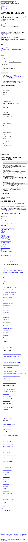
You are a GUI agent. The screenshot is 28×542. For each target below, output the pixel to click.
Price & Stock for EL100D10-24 (17, 76)
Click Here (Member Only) (15, 82)
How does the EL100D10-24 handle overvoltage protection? (15, 166)
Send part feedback (4, 34)
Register (5, 8)
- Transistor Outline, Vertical (6, 251)
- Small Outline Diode (5, 248)
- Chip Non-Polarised (5, 232)
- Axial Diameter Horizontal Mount (8, 229)
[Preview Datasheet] (14, 68)
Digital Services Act (19, 535)
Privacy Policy (12, 535)
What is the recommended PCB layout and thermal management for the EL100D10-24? (15, 184)
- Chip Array (3, 231)
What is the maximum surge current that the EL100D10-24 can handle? (15, 162)
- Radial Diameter (4, 245)
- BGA (2, 230)
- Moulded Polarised (5, 242)
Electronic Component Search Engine (8, 1)
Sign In (2, 8)
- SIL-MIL (3, 246)
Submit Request (4, 73)
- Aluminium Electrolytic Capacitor (8, 228)
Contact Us (7, 534)
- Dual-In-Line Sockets (5, 236)
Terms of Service (13, 534)
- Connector (3, 235)
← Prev (2, 220)
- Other (2, 252)
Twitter (5, 537)
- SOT (2, 250)
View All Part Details (5, 154)
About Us (3, 534)
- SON (2, 249)
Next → (5, 220)
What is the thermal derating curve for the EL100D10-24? (14, 171)
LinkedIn (9, 537)
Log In (2, 50)
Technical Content (4, 6)
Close (2, 508)
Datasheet (4, 67)
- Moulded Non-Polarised (6, 241)
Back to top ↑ (7, 540)
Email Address (5, 70)
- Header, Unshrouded (5, 239)
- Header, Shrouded (5, 238)
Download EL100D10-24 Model (7, 19)
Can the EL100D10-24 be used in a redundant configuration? (15, 177)
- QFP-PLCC (3, 244)
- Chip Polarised (4, 234)
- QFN (2, 243)
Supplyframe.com (17, 539)
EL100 (14, 209)
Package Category (4, 46)
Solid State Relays (7, 210)
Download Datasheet (11, 75)
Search (2, 4)
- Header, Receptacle (5, 237)
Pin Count (4, 64)
